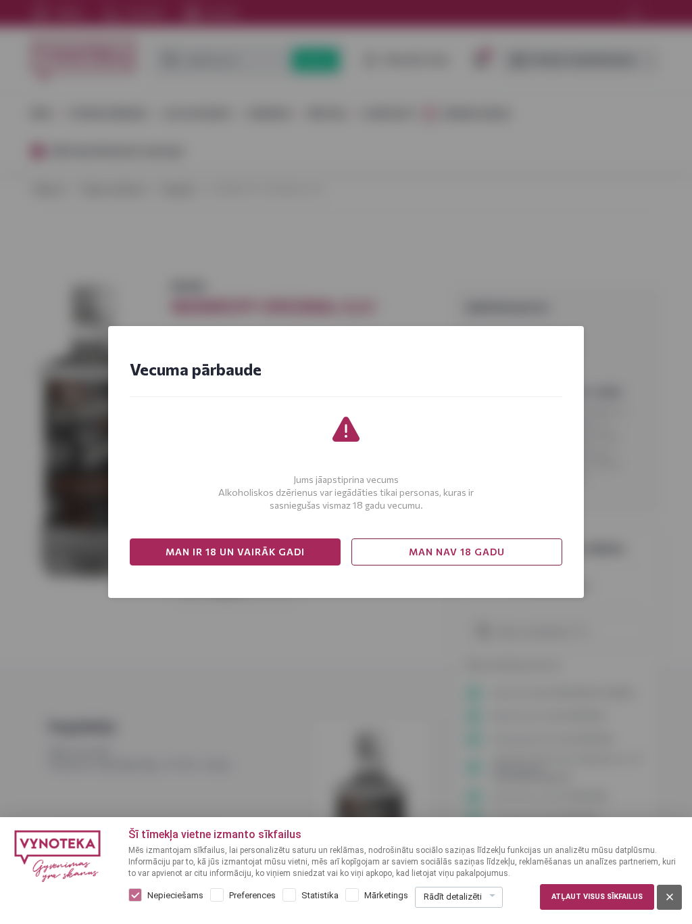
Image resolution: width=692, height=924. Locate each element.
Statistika (320, 895)
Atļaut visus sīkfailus (597, 896)
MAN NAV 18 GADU (457, 551)
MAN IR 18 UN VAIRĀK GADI (235, 551)
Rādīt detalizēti (453, 897)
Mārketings (386, 895)
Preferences (252, 895)
